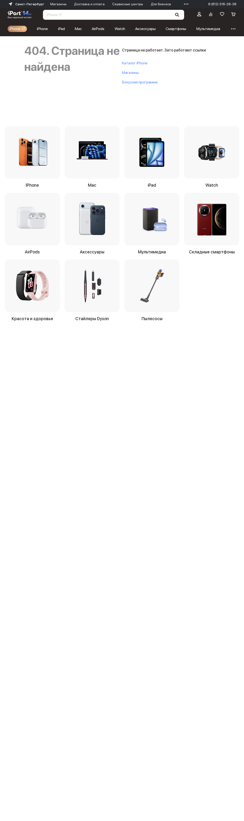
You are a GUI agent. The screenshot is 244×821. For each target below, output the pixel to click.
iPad (61, 28)
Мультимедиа (208, 28)
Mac (78, 28)
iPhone (42, 28)
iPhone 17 (17, 28)
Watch (120, 28)
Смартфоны (176, 28)
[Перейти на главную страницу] (20, 14)
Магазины (130, 72)
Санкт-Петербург (29, 4)
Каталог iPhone (134, 63)
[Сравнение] (211, 14)
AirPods (98, 28)
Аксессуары (145, 28)
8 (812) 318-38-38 (222, 4)
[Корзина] (233, 14)
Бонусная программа (140, 82)
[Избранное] (222, 14)
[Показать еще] (185, 4)
